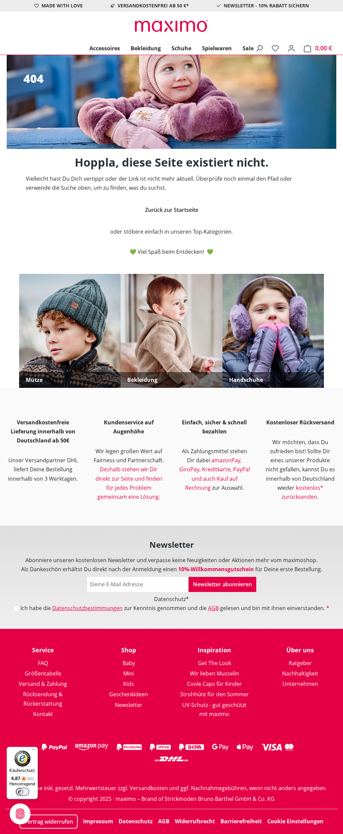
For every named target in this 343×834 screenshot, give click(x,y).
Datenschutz (136, 821)
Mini (128, 673)
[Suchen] (259, 48)
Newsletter (128, 705)
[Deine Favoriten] (275, 48)
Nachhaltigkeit (300, 673)
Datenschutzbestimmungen (87, 608)
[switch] (22, 792)
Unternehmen (300, 684)
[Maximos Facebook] (171, 772)
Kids (128, 684)
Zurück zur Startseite (171, 210)
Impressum (98, 821)
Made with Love (62, 5)
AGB (213, 608)
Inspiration (214, 650)
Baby (129, 663)
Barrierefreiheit (241, 821)
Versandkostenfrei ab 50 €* (153, 5)
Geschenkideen (128, 694)
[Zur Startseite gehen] (171, 26)
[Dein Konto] (291, 48)
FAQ (43, 663)
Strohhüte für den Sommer (214, 694)
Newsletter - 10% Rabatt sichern (266, 5)
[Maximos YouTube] (198, 772)
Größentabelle (43, 673)
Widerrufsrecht (195, 821)
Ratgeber (300, 663)
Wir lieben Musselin (214, 673)
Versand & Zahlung (43, 684)
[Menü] (34, 751)
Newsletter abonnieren (222, 584)
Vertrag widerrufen (48, 821)
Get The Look (214, 663)
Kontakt (43, 714)
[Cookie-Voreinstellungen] (20, 814)
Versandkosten (149, 788)
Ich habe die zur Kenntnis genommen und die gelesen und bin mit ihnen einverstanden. (174, 608)
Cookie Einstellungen (295, 821)
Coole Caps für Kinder (214, 684)
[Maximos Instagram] (145, 772)
